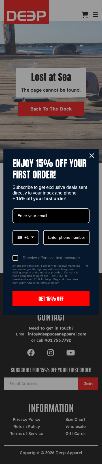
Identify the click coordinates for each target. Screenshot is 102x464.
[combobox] (25, 237)
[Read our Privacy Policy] (86, 266)
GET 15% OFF (51, 298)
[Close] (92, 155)
